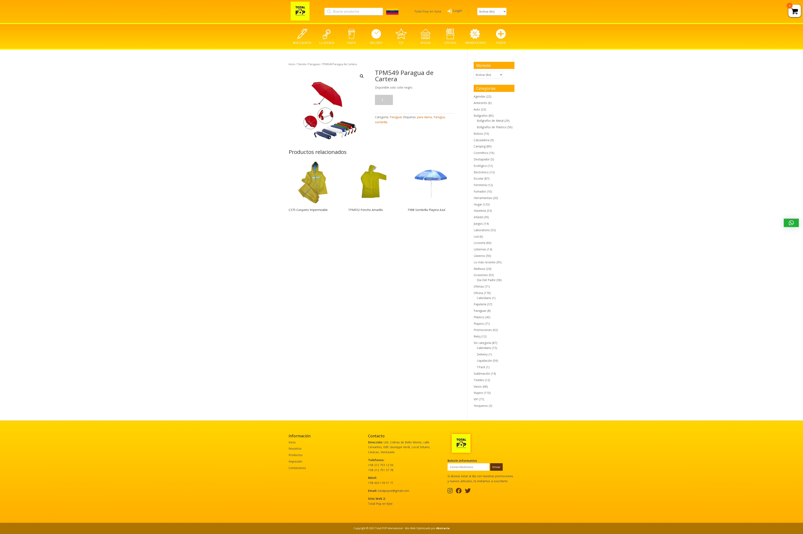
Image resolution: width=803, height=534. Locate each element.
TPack (481, 367)
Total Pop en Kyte (427, 11)
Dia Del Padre (486, 280)
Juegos (478, 224)
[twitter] (468, 492)
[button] (791, 223)
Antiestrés (480, 103)
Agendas (479, 96)
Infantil (478, 217)
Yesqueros (481, 406)
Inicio (292, 64)
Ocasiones (481, 275)
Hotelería (480, 211)
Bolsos (478, 134)
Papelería (480, 304)
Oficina (478, 293)
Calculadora (482, 140)
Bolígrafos (481, 116)
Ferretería (480, 185)
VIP (476, 399)
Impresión (295, 461)
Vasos (478, 386)
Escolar (478, 178)
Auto (477, 109)
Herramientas (483, 198)
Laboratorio (482, 230)
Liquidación (484, 361)
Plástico (479, 317)
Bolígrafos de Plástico (491, 127)
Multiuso (479, 269)
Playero (479, 324)
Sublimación (482, 373)
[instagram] (450, 492)
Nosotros (295, 448)
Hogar (478, 204)
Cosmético (481, 153)
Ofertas (479, 286)
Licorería (479, 243)
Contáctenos (297, 468)
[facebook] (459, 492)
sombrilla (381, 122)
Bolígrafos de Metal (490, 121)
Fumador (480, 191)
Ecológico (480, 166)
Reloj (477, 336)
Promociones (483, 330)
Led (476, 236)
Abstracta (443, 528)
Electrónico (481, 172)
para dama (424, 117)
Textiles (479, 380)
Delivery (482, 354)
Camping (480, 146)
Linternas (480, 249)
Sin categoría (482, 343)
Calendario (484, 298)
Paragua (439, 117)
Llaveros (479, 256)
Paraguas (314, 64)
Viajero (478, 393)
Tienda (301, 64)
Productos (296, 455)
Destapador (482, 159)
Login (457, 11)
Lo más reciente (485, 262)
